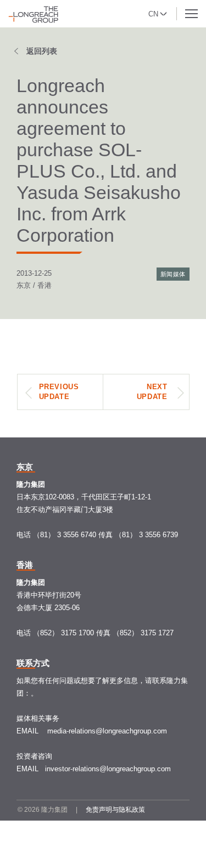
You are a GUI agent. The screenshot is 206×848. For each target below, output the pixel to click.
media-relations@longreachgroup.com (107, 731)
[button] (158, 13)
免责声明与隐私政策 (115, 809)
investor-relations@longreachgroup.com (108, 769)
